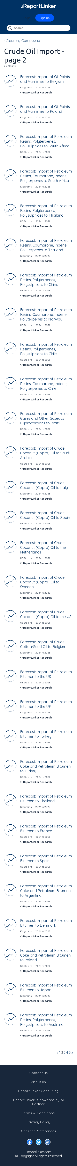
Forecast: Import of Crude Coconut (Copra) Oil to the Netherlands (43, 547)
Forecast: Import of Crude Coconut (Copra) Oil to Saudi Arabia (45, 453)
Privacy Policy (38, 1122)
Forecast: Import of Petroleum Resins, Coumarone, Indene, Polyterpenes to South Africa (46, 176)
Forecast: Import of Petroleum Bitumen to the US (46, 674)
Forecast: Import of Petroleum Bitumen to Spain (46, 858)
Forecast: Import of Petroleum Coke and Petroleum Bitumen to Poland (46, 955)
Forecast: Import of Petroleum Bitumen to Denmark (46, 923)
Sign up (45, 18)
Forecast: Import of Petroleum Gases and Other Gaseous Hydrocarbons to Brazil (46, 418)
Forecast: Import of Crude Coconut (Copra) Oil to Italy (44, 485)
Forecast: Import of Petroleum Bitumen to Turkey (46, 734)
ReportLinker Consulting (38, 1091)
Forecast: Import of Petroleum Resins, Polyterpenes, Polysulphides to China (46, 280)
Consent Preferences (38, 1131)
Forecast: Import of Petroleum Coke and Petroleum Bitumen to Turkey (46, 766)
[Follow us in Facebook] (29, 1142)
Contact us (38, 1073)
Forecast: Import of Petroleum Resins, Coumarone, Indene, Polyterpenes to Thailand (46, 245)
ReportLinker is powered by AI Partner (38, 1102)
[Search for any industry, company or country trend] (10, 28)
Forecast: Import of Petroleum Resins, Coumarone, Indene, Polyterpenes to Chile (46, 384)
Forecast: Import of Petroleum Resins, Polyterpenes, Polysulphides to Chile (46, 349)
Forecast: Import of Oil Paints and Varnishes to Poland (45, 109)
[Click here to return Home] (38, 6)
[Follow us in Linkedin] (48, 1142)
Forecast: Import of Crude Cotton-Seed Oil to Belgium (43, 644)
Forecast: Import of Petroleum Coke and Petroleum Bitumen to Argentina (46, 891)
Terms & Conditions (38, 1113)
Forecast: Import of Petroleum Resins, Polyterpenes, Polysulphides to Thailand (46, 210)
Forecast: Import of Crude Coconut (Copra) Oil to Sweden (42, 582)
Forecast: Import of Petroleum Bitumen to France (46, 828)
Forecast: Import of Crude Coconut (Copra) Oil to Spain (45, 515)
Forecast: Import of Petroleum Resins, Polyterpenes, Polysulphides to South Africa (46, 141)
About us (38, 1082)
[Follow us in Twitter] (38, 1142)
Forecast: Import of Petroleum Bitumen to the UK (46, 704)
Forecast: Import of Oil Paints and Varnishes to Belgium (45, 79)
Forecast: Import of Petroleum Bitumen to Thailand (46, 798)
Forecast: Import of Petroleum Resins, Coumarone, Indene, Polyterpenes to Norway (46, 314)
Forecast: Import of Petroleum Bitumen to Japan (46, 987)
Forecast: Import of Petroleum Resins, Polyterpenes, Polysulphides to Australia (46, 1020)
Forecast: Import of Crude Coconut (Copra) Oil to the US (45, 614)
